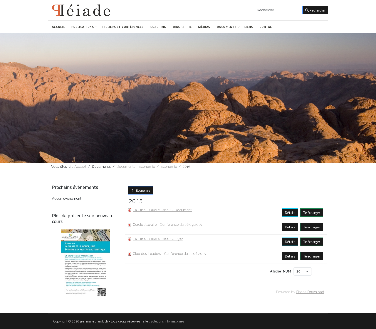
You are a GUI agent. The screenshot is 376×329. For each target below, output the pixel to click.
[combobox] (278, 10)
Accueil (58, 27)
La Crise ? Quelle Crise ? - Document (162, 210)
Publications (82, 27)
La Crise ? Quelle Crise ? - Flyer (158, 239)
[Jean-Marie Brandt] (81, 10)
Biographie (182, 27)
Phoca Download (310, 292)
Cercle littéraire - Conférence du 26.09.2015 (167, 225)
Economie (142, 190)
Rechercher (317, 10)
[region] (188, 98)
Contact (267, 27)
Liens (248, 27)
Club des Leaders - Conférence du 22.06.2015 (169, 254)
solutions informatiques (168, 321)
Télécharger (311, 212)
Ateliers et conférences (123, 27)
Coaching (158, 27)
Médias (204, 27)
